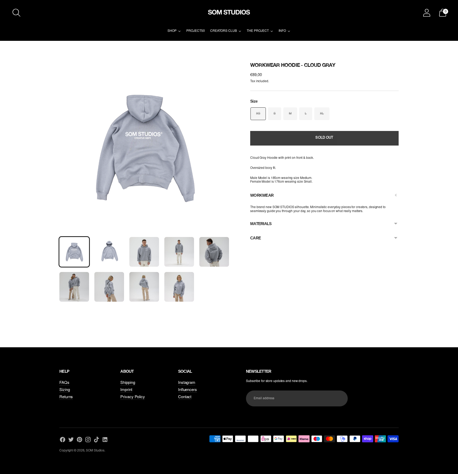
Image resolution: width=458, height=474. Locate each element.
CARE (255, 238)
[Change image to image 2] (109, 252)
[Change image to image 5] (214, 252)
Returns (66, 397)
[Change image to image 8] (144, 287)
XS (258, 113)
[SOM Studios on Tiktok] (96, 440)
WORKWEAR (262, 195)
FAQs (64, 383)
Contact (184, 397)
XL (322, 113)
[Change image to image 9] (179, 287)
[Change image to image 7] (109, 287)
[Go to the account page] (426, 12)
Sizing (64, 390)
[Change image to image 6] (74, 287)
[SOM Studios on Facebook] (62, 440)
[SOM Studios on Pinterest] (79, 440)
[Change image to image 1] (74, 252)
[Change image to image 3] (144, 252)
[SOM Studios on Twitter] (71, 440)
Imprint (126, 390)
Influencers (187, 390)
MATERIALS (260, 223)
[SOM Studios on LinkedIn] (105, 440)
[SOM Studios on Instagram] (88, 440)
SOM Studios (95, 450)
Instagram (186, 383)
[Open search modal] (16, 12)
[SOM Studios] (229, 12)
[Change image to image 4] (179, 252)
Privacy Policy (132, 397)
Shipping (127, 383)
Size (253, 101)
